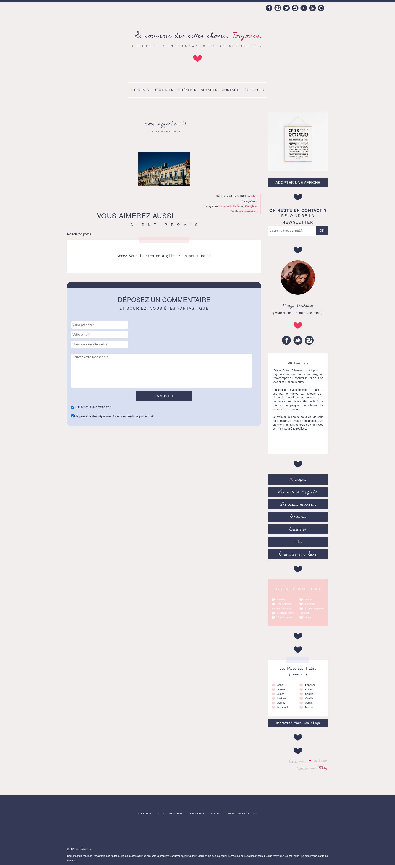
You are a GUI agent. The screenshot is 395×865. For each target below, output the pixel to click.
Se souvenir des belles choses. (197, 35)
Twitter (286, 8)
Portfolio (253, 90)
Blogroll (176, 813)
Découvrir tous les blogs (298, 723)
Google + (303, 8)
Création (187, 90)
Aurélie (281, 689)
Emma (308, 689)
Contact (230, 90)
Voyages (209, 90)
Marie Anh (282, 707)
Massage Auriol (285, 612)
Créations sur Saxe (298, 554)
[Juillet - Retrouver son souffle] (82, 832)
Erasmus (298, 517)
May (323, 767)
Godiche (281, 599)
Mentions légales (242, 813)
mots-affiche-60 (165, 123)
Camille (309, 693)
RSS (312, 8)
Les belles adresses (298, 504)
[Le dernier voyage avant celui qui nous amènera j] (169, 832)
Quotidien (164, 90)
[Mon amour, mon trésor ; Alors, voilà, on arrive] (226, 832)
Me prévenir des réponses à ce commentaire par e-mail (114, 416)
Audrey (281, 702)
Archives (297, 529)
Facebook (269, 8)
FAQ (298, 541)
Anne (308, 617)
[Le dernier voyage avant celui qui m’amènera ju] (312, 832)
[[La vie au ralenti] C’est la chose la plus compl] (140, 832)
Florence (310, 604)
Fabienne (310, 685)
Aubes (280, 693)
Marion (309, 707)
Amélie (308, 599)
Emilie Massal (284, 617)
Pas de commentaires (243, 211)
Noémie (281, 698)
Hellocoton (295, 8)
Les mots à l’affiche (297, 492)
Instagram (277, 8)
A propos (140, 90)
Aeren (308, 702)
